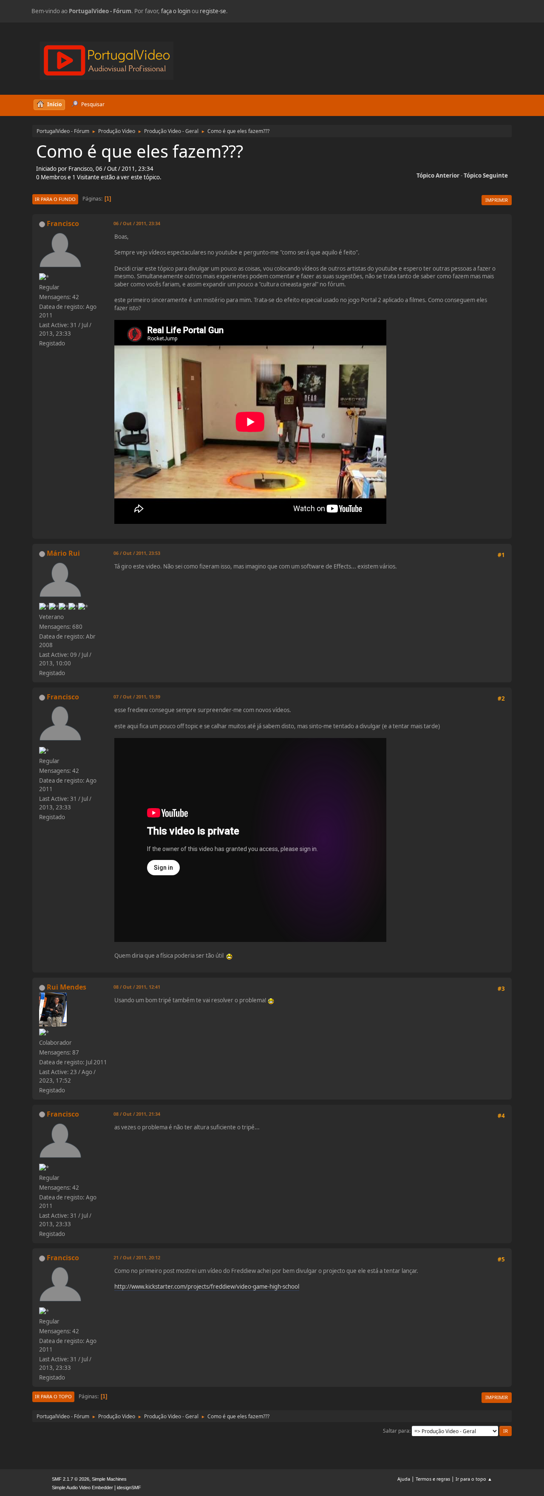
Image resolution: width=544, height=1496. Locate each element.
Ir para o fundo (55, 199)
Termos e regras (433, 1479)
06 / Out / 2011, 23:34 (136, 223)
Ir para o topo (53, 1396)
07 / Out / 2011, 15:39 (136, 696)
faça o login (175, 11)
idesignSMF (129, 1487)
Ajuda (403, 1479)
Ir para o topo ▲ (474, 1479)
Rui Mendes (66, 987)
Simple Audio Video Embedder (82, 1487)
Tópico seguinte (486, 175)
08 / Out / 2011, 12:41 (136, 987)
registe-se (213, 11)
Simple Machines (109, 1479)
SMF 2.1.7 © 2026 (70, 1479)
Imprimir (496, 200)
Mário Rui (63, 553)
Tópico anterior (437, 175)
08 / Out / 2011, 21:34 (136, 1114)
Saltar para (396, 1430)
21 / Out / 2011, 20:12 (136, 1257)
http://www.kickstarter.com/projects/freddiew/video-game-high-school (206, 1286)
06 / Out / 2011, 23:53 (136, 553)
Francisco (63, 223)
